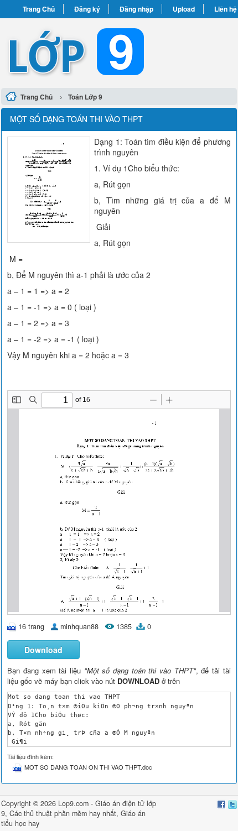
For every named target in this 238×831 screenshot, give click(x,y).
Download (43, 649)
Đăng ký (87, 9)
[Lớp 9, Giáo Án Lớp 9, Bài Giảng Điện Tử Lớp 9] (119, 51)
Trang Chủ (39, 9)
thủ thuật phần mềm (55, 813)
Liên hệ (225, 9)
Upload (184, 9)
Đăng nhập (136, 9)
